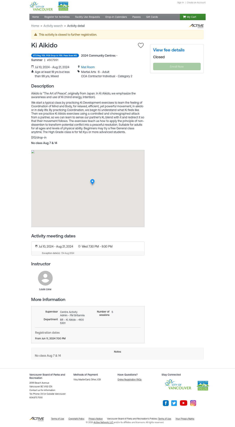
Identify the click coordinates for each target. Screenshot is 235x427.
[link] (88, 67)
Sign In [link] (180, 2)
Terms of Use (164, 418)
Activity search (53, 25)
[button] (141, 45)
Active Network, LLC (104, 422)
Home (35, 25)
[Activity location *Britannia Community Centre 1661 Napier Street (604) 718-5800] (92, 180)
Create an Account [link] (196, 2)
